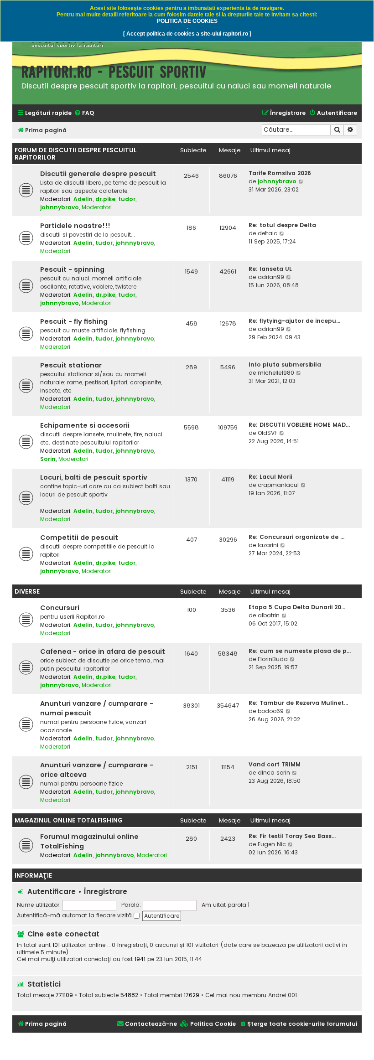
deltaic (267, 233)
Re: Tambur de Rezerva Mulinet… (298, 703)
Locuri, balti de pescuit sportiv (93, 477)
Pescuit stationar (71, 365)
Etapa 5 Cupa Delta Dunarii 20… (297, 607)
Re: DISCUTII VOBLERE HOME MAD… (299, 425)
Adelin (83, 199)
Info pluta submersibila (285, 364)
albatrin (269, 615)
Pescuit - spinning (72, 269)
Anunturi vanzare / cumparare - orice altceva (96, 769)
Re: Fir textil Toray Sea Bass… (292, 836)
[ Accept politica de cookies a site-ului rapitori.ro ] (187, 34)
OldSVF (267, 433)
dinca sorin (274, 772)
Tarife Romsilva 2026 (280, 173)
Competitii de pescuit (79, 537)
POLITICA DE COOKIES (187, 21)
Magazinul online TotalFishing (69, 820)
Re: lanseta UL (270, 269)
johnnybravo (59, 207)
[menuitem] (84, 113)
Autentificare (51, 891)
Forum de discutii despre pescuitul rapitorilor (76, 154)
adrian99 (271, 277)
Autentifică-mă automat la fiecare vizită (75, 915)
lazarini (268, 545)
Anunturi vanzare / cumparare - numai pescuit (96, 708)
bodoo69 (271, 711)
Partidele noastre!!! (75, 225)
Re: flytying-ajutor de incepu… (294, 321)
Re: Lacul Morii (270, 477)
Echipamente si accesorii (85, 425)
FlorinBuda (273, 659)
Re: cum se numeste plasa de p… (300, 651)
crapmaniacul (278, 485)
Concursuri (59, 607)
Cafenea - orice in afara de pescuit (102, 651)
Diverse (27, 591)
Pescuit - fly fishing (74, 321)
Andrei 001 (282, 995)
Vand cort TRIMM (275, 764)
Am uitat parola (224, 905)
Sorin (48, 459)
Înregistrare (105, 891)
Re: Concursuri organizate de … (296, 537)
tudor (126, 199)
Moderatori (97, 207)
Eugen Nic (272, 844)
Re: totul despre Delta (282, 225)
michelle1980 (276, 373)
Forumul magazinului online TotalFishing (89, 841)
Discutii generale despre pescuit (98, 173)
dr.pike (105, 199)
